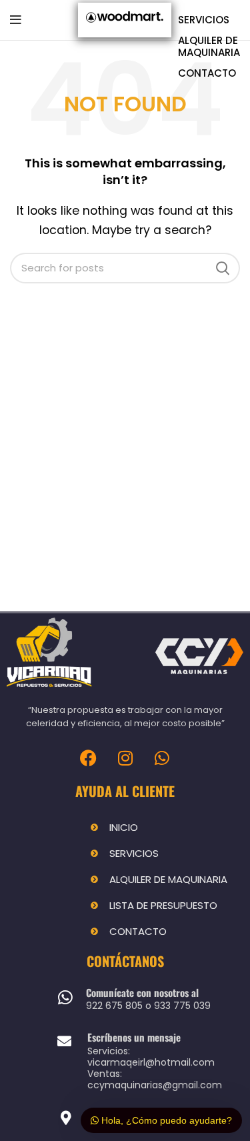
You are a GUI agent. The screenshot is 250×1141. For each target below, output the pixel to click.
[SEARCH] (222, 268)
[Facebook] (88, 757)
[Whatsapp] (162, 757)
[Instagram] (125, 757)
